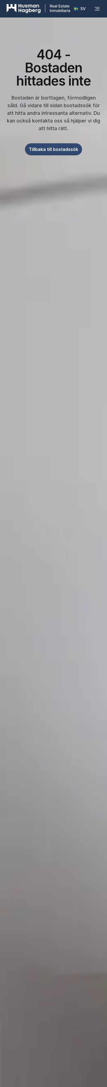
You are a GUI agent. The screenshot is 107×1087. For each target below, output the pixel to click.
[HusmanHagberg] (38, 8)
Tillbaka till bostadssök (53, 149)
